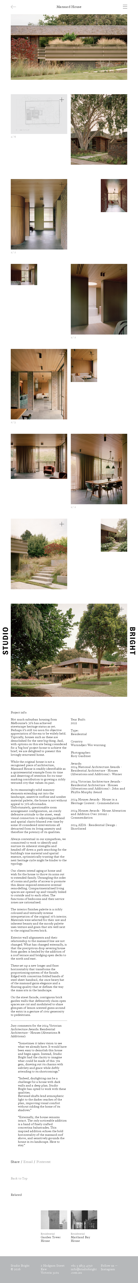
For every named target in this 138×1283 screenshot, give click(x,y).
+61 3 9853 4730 (82, 1265)
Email (28, 1162)
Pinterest (43, 1162)
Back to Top (19, 1178)
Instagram (108, 1269)
